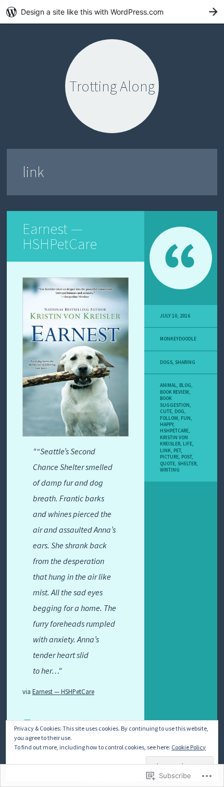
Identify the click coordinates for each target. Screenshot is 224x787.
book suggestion (175, 401)
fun (186, 418)
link (165, 451)
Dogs (166, 362)
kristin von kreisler (174, 440)
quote (167, 464)
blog (185, 385)
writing (170, 470)
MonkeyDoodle (178, 339)
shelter (187, 464)
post (186, 457)
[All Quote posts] (180, 258)
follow (169, 418)
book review (174, 392)
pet (177, 451)
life (187, 444)
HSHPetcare (174, 431)
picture (169, 457)
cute (166, 411)
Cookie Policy (188, 747)
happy (166, 424)
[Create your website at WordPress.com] (112, 12)
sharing (185, 362)
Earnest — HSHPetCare (59, 236)
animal (168, 385)
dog (179, 411)
